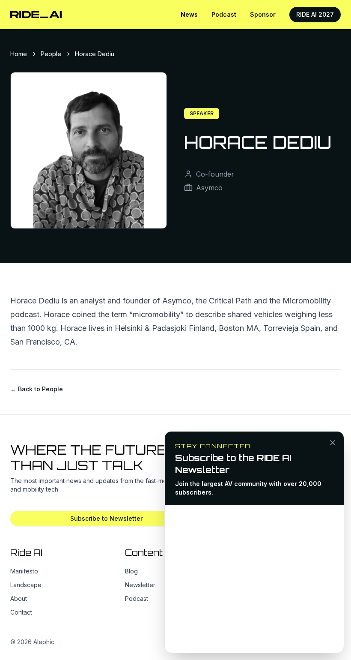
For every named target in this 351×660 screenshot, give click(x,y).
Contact (21, 612)
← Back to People (36, 389)
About (18, 598)
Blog (131, 571)
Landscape (26, 584)
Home (18, 53)
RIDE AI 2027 (315, 14)
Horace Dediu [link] (94, 53)
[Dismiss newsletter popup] (333, 443)
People (51, 53)
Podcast (223, 14)
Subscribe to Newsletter (106, 518)
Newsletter (140, 584)
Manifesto (24, 571)
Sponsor (263, 14)
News (189, 14)
